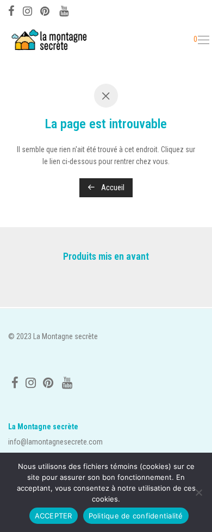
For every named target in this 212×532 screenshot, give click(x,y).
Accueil (111, 187)
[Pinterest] (45, 9)
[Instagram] (27, 9)
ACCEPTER (53, 515)
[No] (198, 492)
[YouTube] (64, 9)
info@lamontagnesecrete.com (55, 441)
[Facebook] (11, 9)
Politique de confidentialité (136, 515)
